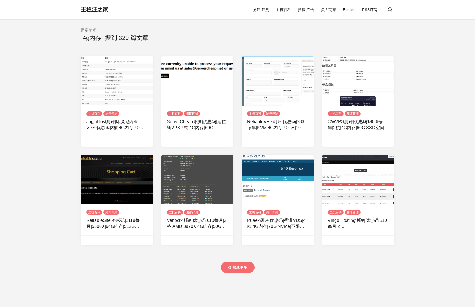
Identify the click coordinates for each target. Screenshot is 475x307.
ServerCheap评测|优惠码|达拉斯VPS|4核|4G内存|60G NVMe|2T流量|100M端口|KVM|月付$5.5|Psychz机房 (197, 125)
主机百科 (283, 9)
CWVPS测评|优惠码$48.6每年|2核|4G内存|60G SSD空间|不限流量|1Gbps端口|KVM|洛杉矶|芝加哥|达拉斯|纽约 (358, 125)
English (349, 9)
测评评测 (111, 113)
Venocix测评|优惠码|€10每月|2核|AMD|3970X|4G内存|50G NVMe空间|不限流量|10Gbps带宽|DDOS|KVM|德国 (197, 224)
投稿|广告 (306, 9)
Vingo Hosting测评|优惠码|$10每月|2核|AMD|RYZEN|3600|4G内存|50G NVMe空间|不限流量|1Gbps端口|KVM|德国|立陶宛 (357, 224)
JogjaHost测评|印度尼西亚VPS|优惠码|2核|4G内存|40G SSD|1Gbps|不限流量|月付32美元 (114, 125)
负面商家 (328, 9)
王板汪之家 (94, 9)
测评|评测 (261, 9)
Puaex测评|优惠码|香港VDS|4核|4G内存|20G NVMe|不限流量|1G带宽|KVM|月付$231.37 (276, 224)
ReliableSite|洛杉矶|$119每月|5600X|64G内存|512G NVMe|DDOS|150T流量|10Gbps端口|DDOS (113, 224)
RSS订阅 (369, 9)
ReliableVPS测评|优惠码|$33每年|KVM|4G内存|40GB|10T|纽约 (276, 125)
